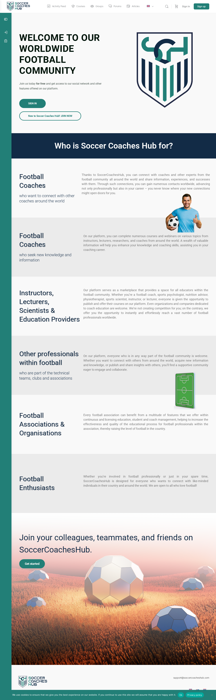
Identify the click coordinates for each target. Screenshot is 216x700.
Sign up (201, 6)
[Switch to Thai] (204, 688)
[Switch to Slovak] (197, 688)
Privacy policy (194, 695)
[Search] (166, 6)
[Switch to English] (190, 688)
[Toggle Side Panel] (6, 19)
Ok (180, 695)
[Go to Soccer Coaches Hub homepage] (19, 6)
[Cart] (176, 6)
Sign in (186, 6)
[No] (211, 695)
